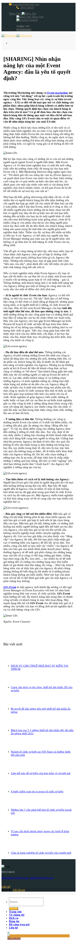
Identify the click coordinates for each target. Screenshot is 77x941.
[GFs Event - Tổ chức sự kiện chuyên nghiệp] (16, 35)
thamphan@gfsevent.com (26, 4)
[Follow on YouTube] (31, 883)
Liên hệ (13, 927)
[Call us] (22, 883)
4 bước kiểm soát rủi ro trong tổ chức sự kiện (37, 791)
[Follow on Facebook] (5, 883)
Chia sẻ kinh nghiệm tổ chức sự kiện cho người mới (41, 852)
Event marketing (57, 92)
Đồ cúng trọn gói (19, 924)
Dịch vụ (13, 918)
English (33, 19)
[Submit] (13, 908)
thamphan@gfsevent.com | (15, 877)
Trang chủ (15, 911)
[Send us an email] (14, 883)
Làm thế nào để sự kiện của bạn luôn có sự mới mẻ (40, 773)
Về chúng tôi (16, 914)
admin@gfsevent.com (41, 877)
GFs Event (9, 587)
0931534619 (27, 7)
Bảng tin (14, 921)
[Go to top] (5, 893)
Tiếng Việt (15, 13)
